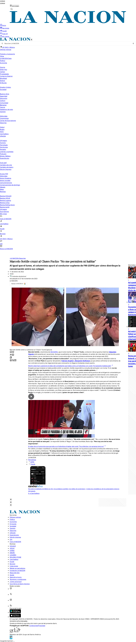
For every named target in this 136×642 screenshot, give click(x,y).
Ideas (2, 189)
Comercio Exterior (6, 76)
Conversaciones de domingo (10, 185)
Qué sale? (3, 163)
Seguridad (3, 96)
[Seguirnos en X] (11, 595)
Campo (2, 72)
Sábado (2, 187)
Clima (2, 56)
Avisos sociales (5, 180)
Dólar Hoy (3, 70)
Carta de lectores (6, 183)
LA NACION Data (5, 58)
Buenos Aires (4, 94)
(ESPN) (54, 352)
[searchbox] (67, 43)
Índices (2, 81)
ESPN (32, 462)
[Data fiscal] (11, 639)
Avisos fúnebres (5, 178)
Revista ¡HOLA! (5, 198)
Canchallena (4, 134)
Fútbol (2, 127)
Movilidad (3, 78)
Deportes (22, 258)
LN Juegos (3, 141)
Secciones (5, 28)
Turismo (3, 143)
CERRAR (2, 1)
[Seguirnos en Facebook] (11, 589)
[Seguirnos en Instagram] (11, 600)
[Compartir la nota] (11, 355)
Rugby (2, 129)
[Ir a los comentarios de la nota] (13, 352)
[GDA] (15, 632)
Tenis (2, 132)
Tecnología (4, 145)
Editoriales (3, 116)
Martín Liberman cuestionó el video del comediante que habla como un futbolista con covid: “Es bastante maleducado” (69, 366)
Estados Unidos (5, 87)
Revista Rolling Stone (7, 205)
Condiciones (33, 626)
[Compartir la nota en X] (13, 360)
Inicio (4, 25)
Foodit (4, 31)
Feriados (3, 149)
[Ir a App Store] (15, 617)
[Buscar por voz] (133, 43)
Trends (32, 464)
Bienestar (3, 105)
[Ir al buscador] (11, 9)
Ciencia (2, 107)
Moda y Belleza (5, 156)
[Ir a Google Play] (15, 612)
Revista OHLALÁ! (5, 196)
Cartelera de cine (6, 165)
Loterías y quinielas (6, 152)
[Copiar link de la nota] (11, 357)
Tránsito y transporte (7, 54)
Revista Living (4, 203)
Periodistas (32, 460)
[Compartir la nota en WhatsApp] (13, 355)
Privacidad (41, 626)
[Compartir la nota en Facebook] (11, 360)
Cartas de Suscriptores (8, 121)
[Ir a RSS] (11, 606)
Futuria (2, 67)
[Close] (11, 499)
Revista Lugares (5, 200)
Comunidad (4, 103)
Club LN (5, 34)
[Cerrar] (31, 39)
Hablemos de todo (6, 109)
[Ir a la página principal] (68, 23)
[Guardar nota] (11, 352)
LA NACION (14, 258)
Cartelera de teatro (6, 167)
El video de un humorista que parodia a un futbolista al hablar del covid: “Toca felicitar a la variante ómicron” (66, 446)
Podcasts (3, 154)
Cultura (2, 101)
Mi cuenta (5, 37)
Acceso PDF (4, 174)
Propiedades (4, 74)
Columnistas (4, 118)
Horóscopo (4, 147)
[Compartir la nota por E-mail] (15, 360)
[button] (68, 144)
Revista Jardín (4, 207)
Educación (3, 98)
